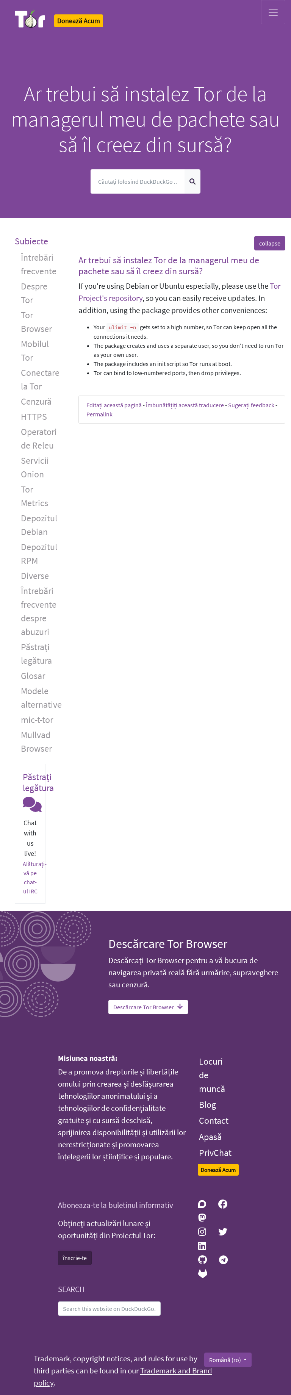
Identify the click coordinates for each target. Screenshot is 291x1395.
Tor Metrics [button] (34, 496)
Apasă (210, 1137)
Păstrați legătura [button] (36, 653)
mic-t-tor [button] (37, 720)
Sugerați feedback (251, 405)
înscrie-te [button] (75, 1258)
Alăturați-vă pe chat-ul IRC (35, 877)
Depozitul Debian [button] (39, 525)
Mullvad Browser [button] (36, 741)
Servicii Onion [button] (35, 467)
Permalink (99, 414)
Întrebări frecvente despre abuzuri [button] (38, 611)
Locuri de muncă (212, 1075)
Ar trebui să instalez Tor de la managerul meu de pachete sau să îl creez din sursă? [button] (168, 265)
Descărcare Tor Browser (143, 1007)
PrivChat (215, 1153)
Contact (213, 1120)
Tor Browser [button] (36, 322)
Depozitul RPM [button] (39, 553)
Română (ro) (225, 1360)
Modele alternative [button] (41, 697)
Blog (207, 1104)
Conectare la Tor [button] (40, 379)
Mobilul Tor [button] (35, 350)
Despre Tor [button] (34, 293)
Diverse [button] (35, 576)
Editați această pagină (114, 405)
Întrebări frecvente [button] (38, 264)
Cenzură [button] (36, 401)
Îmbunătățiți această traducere (185, 405)
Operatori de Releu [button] (39, 438)
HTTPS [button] (34, 416)
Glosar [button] (33, 676)
